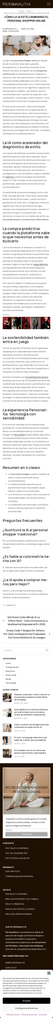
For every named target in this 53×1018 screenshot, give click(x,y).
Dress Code (11, 675)
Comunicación (12, 667)
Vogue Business (40, 264)
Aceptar (26, 1000)
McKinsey (10, 177)
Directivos (10, 671)
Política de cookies (13, 1014)
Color (8, 663)
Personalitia (11, 29)
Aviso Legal (42, 1014)
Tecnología (13, 31)
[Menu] (48, 4)
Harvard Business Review (36, 377)
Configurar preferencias (26, 1008)
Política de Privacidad (29, 1014)
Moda (5, 31)
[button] (49, 973)
